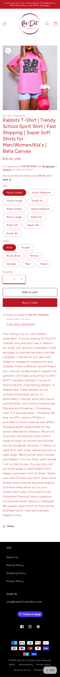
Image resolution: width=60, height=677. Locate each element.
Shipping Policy (16, 573)
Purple (25, 247)
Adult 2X (12, 225)
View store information (20, 324)
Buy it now (30, 302)
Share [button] (10, 526)
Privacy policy (43, 664)
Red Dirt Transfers (26, 660)
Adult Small (14, 208)
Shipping (7, 169)
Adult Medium (40, 208)
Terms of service (22, 670)
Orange (11, 263)
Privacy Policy (15, 581)
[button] (4, 24)
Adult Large (14, 217)
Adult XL (36, 217)
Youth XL (37, 200)
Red (27, 263)
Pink (9, 247)
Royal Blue (13, 255)
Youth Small (14, 192)
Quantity (8, 271)
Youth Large (14, 200)
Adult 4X (12, 233)
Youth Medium (41, 192)
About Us (12, 557)
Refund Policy (15, 565)
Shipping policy (42, 670)
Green (44, 263)
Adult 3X (33, 225)
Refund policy (26, 664)
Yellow (34, 255)
